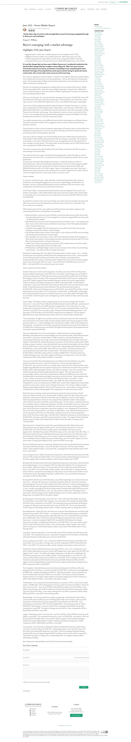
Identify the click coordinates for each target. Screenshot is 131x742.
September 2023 (99, 92)
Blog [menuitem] (97, 9)
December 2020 (99, 123)
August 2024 (98, 76)
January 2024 (98, 85)
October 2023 (98, 90)
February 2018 (98, 174)
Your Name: (26, 650)
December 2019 (99, 140)
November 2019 (99, 142)
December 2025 (99, 48)
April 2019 (97, 154)
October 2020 (98, 125)
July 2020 (97, 130)
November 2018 (99, 161)
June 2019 (97, 151)
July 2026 (97, 36)
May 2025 (97, 60)
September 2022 (99, 104)
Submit (83, 687)
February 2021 (98, 120)
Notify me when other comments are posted (37, 682)
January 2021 (98, 121)
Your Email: (26, 657)
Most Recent (98, 32)
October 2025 (98, 52)
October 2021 (98, 113)
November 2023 (99, 88)
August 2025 (98, 55)
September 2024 (99, 74)
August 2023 (98, 93)
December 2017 (99, 177)
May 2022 (97, 107)
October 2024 (98, 73)
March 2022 (98, 109)
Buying (40, 9)
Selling (48, 9)
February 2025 (98, 66)
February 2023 (98, 99)
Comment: (26, 665)
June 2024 (97, 79)
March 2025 (98, 64)
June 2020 (97, 132)
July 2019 (97, 149)
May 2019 (97, 153)
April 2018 (97, 172)
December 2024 (99, 69)
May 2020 (97, 133)
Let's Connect (76, 715)
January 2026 (98, 46)
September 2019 (99, 146)
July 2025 (97, 57)
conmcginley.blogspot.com (102, 28)
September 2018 (99, 165)
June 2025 (97, 59)
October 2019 (98, 144)
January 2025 (98, 67)
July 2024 (97, 78)
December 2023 (99, 86)
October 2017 (98, 180)
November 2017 (99, 179)
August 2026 (98, 34)
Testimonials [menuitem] (91, 9)
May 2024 (97, 81)
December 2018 (99, 160)
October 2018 (98, 163)
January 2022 (98, 111)
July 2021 (97, 114)
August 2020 (98, 128)
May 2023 (97, 95)
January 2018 (98, 175)
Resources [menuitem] (104, 9)
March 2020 (98, 137)
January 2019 (98, 158)
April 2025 (97, 62)
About (82, 9)
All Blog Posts (98, 26)
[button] (118, 2)
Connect (113, 2)
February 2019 (98, 156)
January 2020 (98, 139)
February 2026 (98, 45)
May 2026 (97, 39)
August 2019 (98, 147)
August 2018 (98, 167)
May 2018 (97, 170)
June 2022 (97, 106)
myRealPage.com (68, 725)
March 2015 (97, 182)
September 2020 (99, 127)
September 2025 (99, 53)
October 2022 (98, 102)
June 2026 (97, 38)
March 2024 (98, 83)
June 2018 (97, 168)
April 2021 (97, 116)
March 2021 (97, 118)
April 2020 (97, 135)
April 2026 (97, 41)
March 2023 (98, 97)
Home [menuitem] (25, 9)
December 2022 (99, 100)
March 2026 (98, 43)
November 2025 (99, 50)
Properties (32, 9)
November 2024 (99, 71)
